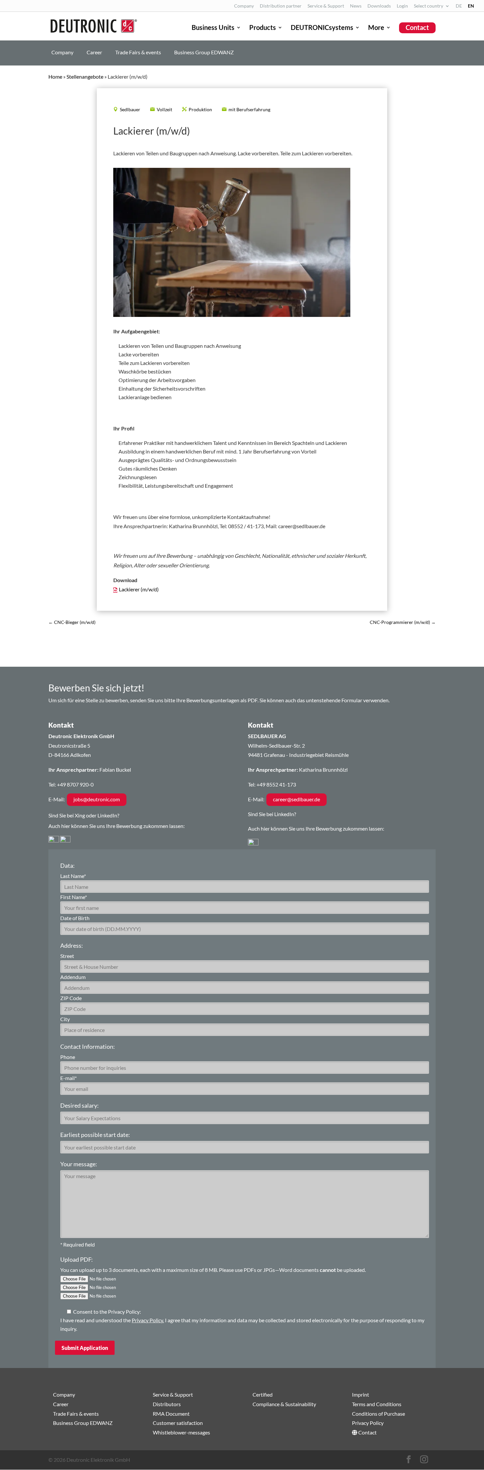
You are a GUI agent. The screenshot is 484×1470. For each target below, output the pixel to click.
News (356, 6)
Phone (67, 1057)
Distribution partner (281, 6)
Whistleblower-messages (181, 1432)
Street (67, 956)
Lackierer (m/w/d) (139, 589)
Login (402, 6)
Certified (263, 1394)
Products (262, 28)
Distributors (167, 1404)
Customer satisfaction (178, 1423)
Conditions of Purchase (378, 1413)
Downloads (379, 6)
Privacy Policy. (148, 1320)
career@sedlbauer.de (296, 799)
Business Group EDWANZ (204, 52)
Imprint (360, 1394)
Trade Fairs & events (138, 52)
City (65, 1019)
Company (244, 6)
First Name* (73, 897)
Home (55, 76)
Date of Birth (75, 918)
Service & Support (326, 6)
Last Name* (73, 876)
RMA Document (171, 1413)
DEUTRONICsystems (322, 28)
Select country (428, 6)
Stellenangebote (85, 76)
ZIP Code (71, 998)
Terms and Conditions (376, 1404)
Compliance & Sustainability (284, 1404)
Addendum (73, 977)
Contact (417, 27)
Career (94, 52)
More (376, 28)
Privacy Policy (368, 1423)
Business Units (213, 28)
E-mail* (68, 1078)
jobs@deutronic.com (96, 799)
